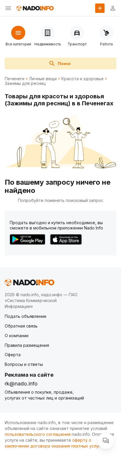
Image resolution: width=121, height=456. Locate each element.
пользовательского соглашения (37, 434)
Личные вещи (43, 78)
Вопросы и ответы (24, 364)
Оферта (13, 354)
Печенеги (14, 78)
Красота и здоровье (82, 78)
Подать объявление (25, 316)
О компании (16, 335)
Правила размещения (27, 345)
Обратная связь (21, 325)
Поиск (64, 63)
